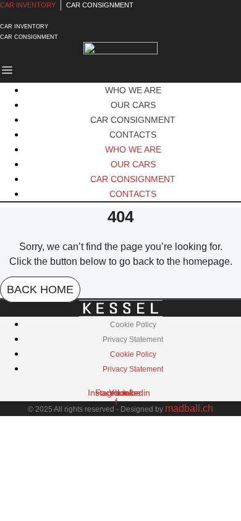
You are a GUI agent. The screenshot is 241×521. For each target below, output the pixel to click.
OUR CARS (133, 105)
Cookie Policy (133, 324)
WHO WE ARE (133, 90)
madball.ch (189, 408)
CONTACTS (132, 135)
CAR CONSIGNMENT (132, 120)
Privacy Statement (133, 339)
